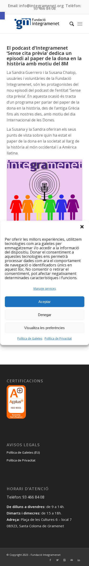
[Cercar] (69, 23)
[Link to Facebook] (50, 560)
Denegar (44, 315)
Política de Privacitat (58, 339)
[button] (2, 15)
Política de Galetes (29, 339)
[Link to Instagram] (64, 560)
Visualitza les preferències (44, 328)
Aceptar (44, 302)
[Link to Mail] (71, 560)
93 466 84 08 (44, 8)
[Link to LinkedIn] (78, 560)
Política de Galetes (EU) (23, 452)
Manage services (44, 289)
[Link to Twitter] (57, 560)
